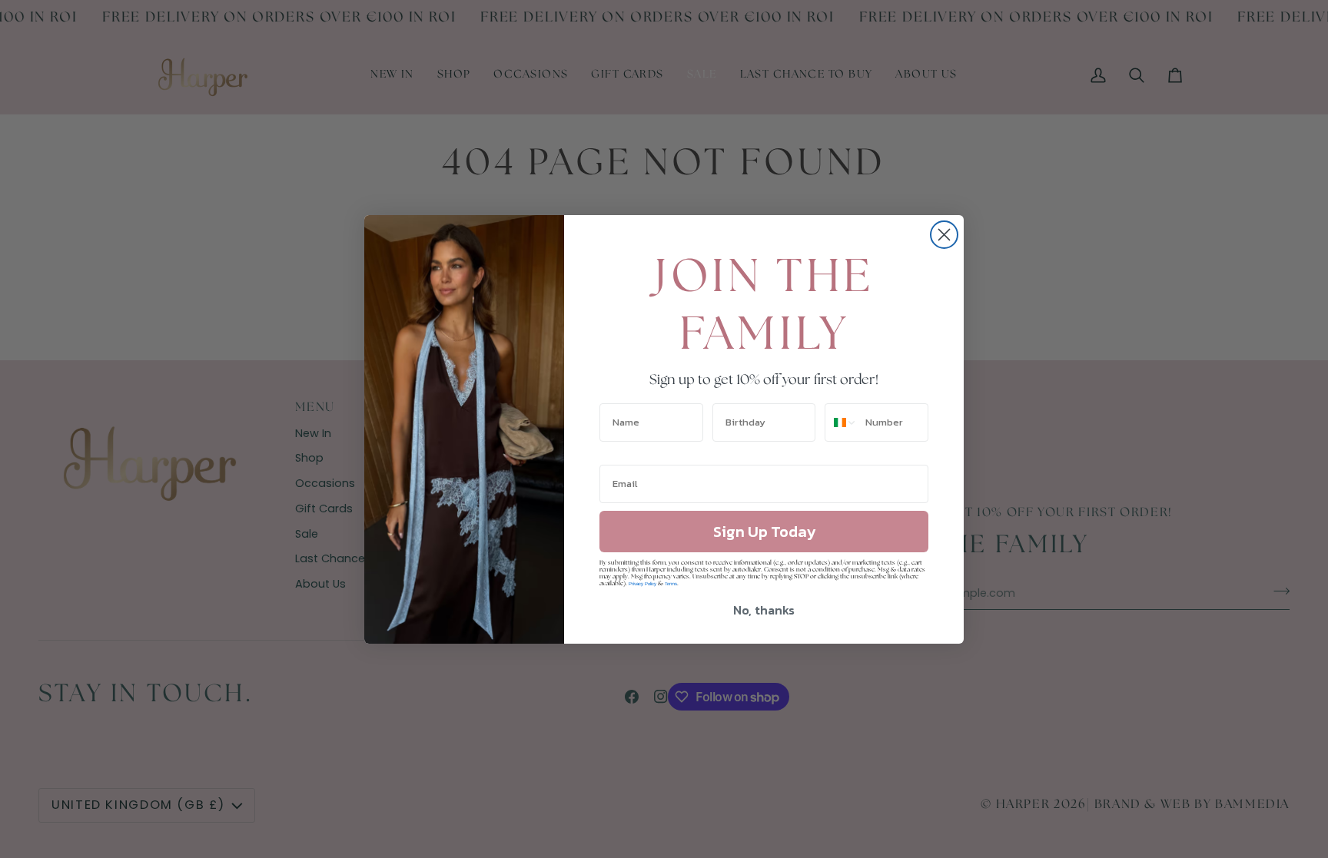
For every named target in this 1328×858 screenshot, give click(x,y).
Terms (671, 583)
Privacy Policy (642, 583)
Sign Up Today (764, 531)
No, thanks (764, 610)
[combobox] (841, 422)
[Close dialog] (944, 234)
